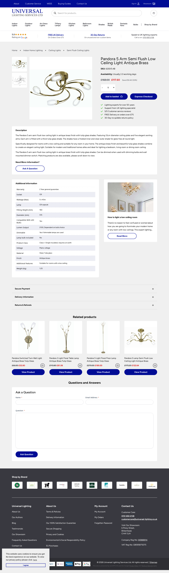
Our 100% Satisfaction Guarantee (61, 523)
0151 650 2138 (148, 37)
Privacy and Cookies (55, 534)
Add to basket (112, 96)
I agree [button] (26, 565)
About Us (16, 511)
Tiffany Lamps (58, 24)
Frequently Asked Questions (24, 540)
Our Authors (17, 517)
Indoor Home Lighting (33, 50)
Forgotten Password (103, 523)
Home (14, 50)
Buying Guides (64, 3)
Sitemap (153, 562)
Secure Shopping (53, 529)
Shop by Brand (150, 25)
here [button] (35, 560)
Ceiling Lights (55, 50)
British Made (110, 24)
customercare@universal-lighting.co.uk (139, 519)
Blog (14, 523)
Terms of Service (147, 566)
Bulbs (135, 25)
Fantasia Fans (123, 24)
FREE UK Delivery (56, 35)
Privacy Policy (133, 566)
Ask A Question (30, 168)
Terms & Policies (53, 511)
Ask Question (26, 454)
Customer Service (33, 3)
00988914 (142, 540)
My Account (100, 511)
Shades (101, 25)
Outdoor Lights (28, 24)
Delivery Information (55, 517)
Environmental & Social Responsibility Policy (65, 540)
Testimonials (17, 529)
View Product (28, 372)
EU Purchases (52, 546)
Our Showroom (18, 534)
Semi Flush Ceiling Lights (78, 50)
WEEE (49, 3)
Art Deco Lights (44, 24)
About (16, 3)
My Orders (99, 517)
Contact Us (82, 3)
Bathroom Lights (87, 24)
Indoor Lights (15, 24)
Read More (122, 236)
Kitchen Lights (72, 24)
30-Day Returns (98, 35)
